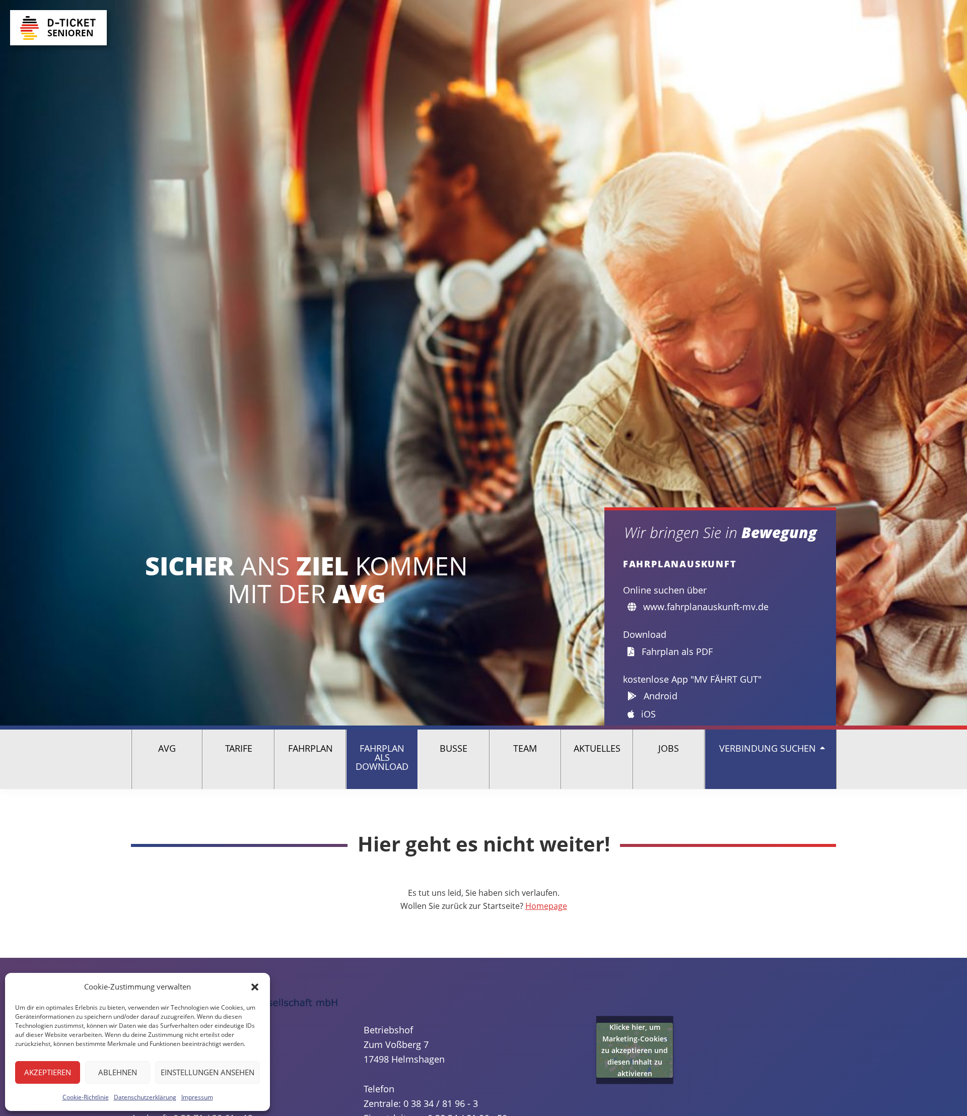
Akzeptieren (47, 1072)
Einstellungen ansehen (207, 1072)
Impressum (197, 1097)
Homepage (546, 905)
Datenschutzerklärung (145, 1097)
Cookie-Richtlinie (85, 1097)
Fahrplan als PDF (676, 651)
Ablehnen (117, 1072)
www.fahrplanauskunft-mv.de (705, 607)
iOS (647, 714)
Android (659, 696)
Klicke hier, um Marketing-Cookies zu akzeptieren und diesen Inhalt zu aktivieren (634, 1050)
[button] (255, 987)
